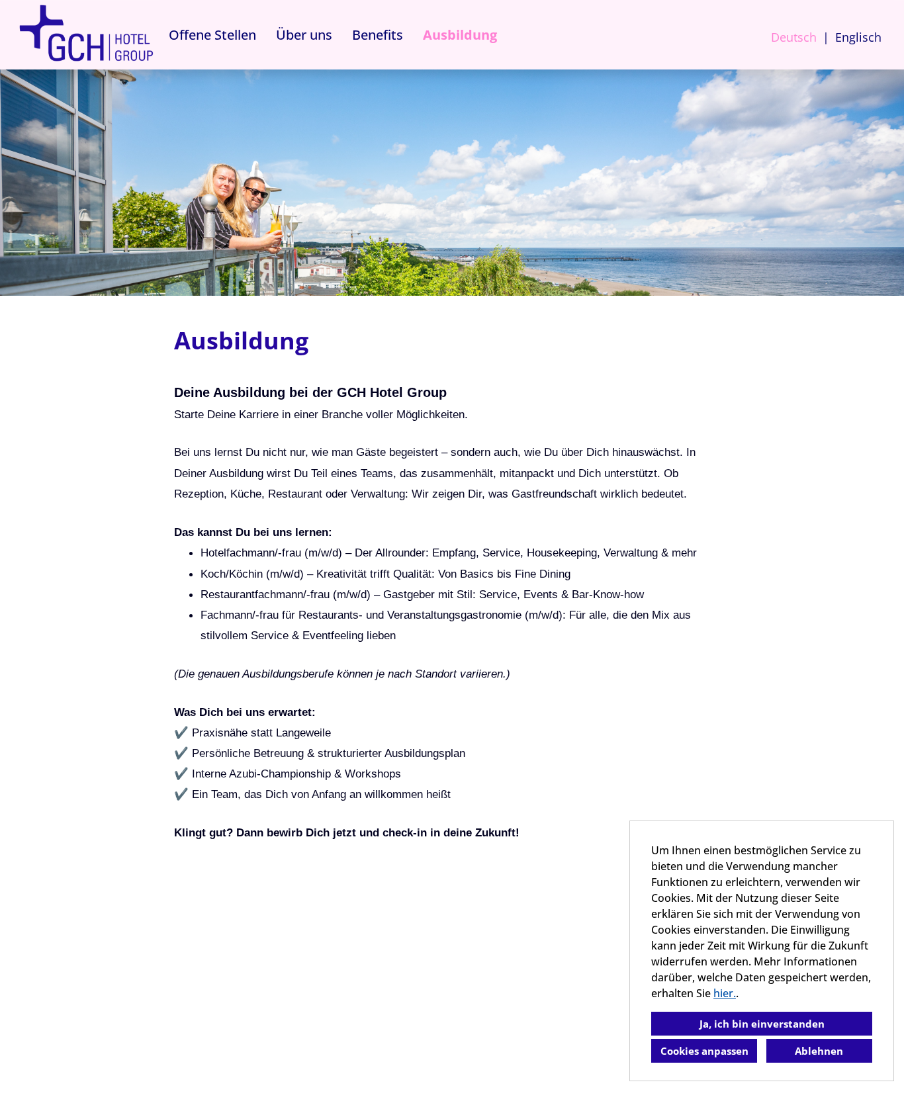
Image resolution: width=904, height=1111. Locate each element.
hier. (724, 993)
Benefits (377, 35)
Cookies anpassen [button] (704, 1050)
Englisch (858, 37)
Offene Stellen (212, 35)
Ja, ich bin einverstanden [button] (762, 1023)
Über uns (304, 35)
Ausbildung (460, 35)
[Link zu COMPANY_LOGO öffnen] (86, 34)
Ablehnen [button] (819, 1050)
